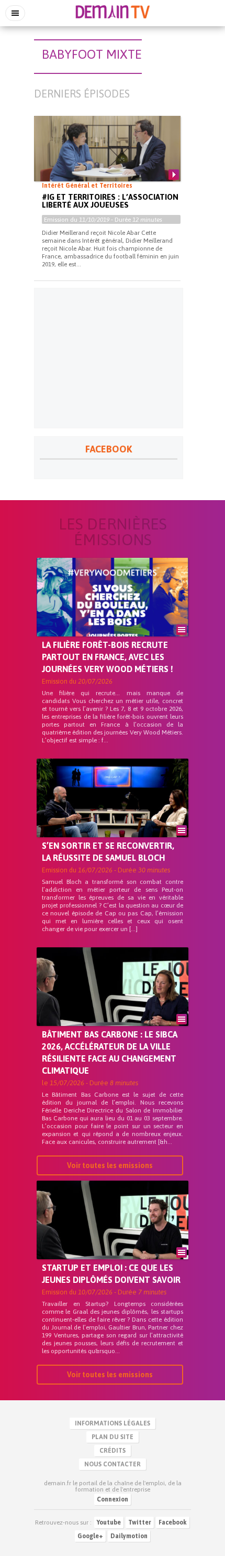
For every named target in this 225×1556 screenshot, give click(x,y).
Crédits (112, 1450)
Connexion (112, 1499)
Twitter (139, 1522)
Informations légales (112, 1423)
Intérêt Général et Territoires (87, 185)
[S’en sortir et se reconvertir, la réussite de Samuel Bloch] (112, 816)
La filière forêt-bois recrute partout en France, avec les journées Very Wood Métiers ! (107, 657)
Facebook (173, 1522)
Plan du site (112, 1437)
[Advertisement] (109, 358)
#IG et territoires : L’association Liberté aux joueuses (110, 200)
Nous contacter (112, 1464)
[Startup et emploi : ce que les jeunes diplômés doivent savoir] (112, 1238)
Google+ (90, 1536)
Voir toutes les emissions (110, 1165)
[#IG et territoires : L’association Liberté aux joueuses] (107, 157)
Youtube (109, 1522)
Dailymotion (129, 1536)
